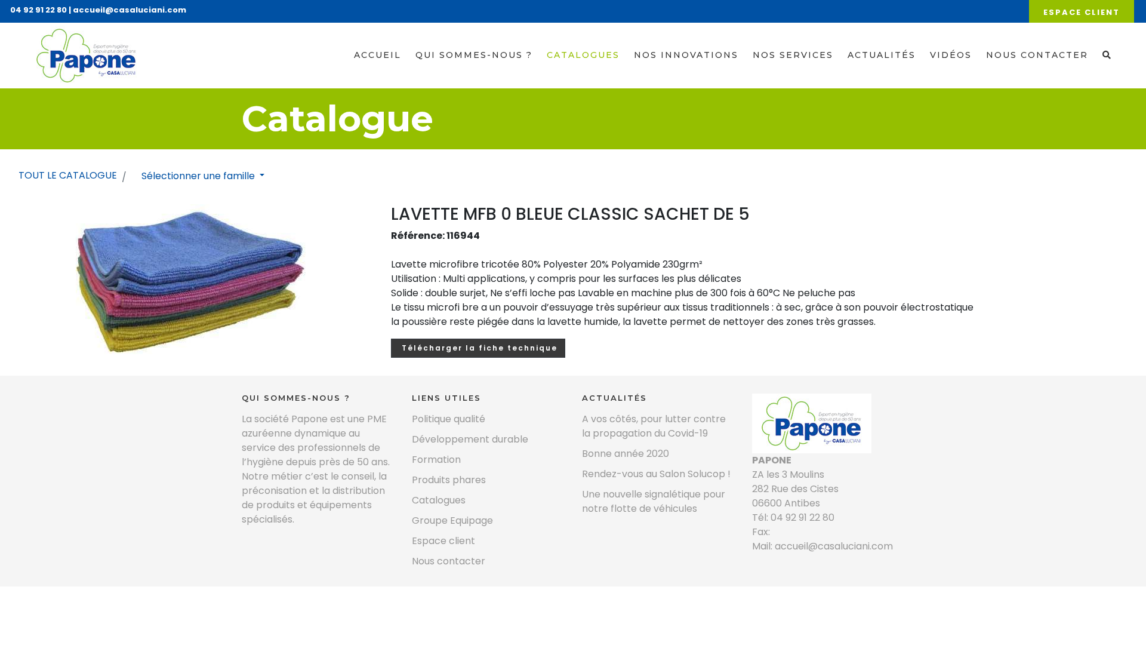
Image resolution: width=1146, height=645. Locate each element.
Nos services (793, 55)
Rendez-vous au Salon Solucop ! (656, 474)
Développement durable (470, 439)
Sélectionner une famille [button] (199, 176)
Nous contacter (1037, 55)
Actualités (882, 55)
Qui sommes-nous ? (473, 55)
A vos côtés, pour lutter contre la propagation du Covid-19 (654, 426)
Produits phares (449, 480)
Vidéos (951, 55)
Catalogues (583, 55)
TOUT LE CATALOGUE (68, 175)
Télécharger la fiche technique (478, 348)
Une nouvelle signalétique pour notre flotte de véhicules (653, 501)
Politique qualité (448, 419)
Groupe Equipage (452, 520)
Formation (436, 459)
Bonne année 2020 (625, 453)
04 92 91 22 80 (38, 10)
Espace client (1081, 12)
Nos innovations (686, 55)
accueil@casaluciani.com (129, 10)
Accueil (377, 55)
